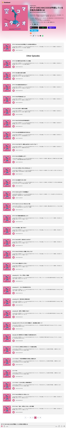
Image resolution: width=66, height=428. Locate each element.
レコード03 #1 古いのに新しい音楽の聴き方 (22, 382)
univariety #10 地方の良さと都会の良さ (21, 299)
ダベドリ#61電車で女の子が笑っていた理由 (21, 61)
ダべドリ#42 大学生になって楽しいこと (20, 394)
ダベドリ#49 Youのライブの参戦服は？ (20, 192)
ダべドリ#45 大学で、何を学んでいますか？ (21, 239)
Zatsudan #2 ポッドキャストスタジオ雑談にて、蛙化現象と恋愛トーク (27, 323)
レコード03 (14, 370)
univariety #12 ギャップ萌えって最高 (20, 275)
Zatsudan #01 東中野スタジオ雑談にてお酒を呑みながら (24, 335)
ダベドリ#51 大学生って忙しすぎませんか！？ (22, 168)
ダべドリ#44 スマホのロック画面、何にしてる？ (22, 251)
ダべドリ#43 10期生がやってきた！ (19, 263)
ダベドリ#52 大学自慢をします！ (19, 156)
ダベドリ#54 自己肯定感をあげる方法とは (21, 132)
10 (40, 417)
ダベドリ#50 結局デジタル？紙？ (19, 180)
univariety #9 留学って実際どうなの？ (20, 311)
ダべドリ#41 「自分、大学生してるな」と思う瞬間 (23, 406)
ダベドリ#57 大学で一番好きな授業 (19, 108)
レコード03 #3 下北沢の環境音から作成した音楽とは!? (24, 358)
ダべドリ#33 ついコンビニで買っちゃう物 (21, 203)
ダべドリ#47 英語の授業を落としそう (20, 215)
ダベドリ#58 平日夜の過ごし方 (18, 96)
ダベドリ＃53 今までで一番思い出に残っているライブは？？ (25, 144)
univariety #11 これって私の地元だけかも (21, 287)
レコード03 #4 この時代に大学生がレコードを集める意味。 (24, 346)
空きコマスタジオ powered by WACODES (37, 12)
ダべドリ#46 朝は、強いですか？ (19, 227)
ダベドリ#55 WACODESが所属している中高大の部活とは (24, 44)
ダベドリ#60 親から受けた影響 (18, 72)
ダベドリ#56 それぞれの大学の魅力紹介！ (21, 120)
